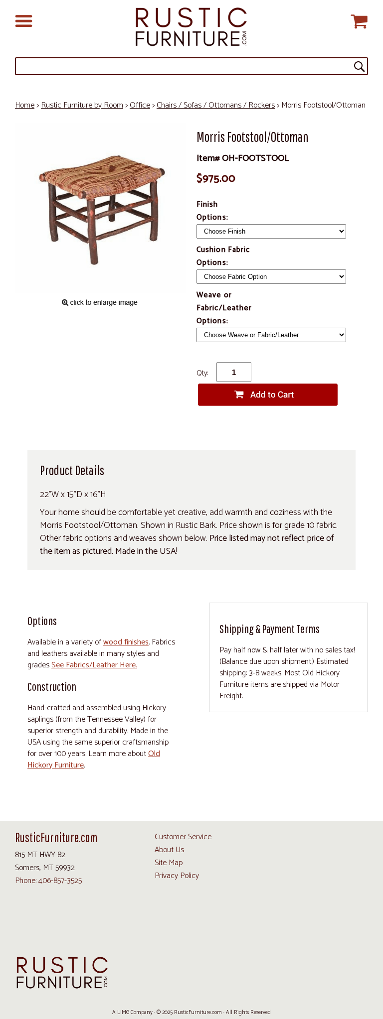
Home (24, 105)
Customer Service (183, 837)
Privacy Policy (177, 876)
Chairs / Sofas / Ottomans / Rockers (216, 105)
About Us (169, 850)
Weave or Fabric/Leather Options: (224, 308)
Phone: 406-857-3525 (48, 881)
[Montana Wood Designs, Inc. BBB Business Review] (318, 928)
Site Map (169, 863)
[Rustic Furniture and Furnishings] (191, 27)
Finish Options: (213, 211)
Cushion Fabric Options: (223, 256)
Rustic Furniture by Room (82, 105)
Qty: (202, 373)
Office (140, 105)
